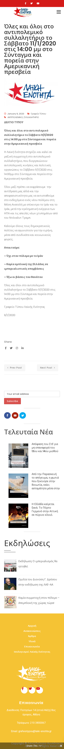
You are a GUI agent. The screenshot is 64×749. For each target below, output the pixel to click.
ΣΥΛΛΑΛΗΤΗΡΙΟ (31, 117)
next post (46, 367)
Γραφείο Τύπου (38, 113)
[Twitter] (31, 3)
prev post (15, 367)
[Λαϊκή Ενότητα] (22, 12)
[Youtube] (38, 3)
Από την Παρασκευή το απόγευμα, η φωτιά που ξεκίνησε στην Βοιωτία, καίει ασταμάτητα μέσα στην (46, 481)
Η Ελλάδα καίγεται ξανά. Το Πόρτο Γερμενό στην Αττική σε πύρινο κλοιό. (45, 509)
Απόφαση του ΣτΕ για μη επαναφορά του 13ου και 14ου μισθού (45, 447)
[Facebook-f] (24, 690)
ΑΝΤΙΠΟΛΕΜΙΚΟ (15, 117)
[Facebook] (25, 3)
